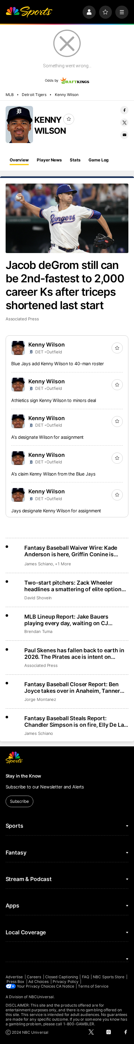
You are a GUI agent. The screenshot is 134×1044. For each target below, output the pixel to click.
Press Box (16, 981)
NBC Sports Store (108, 977)
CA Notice (65, 986)
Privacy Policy (66, 981)
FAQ (85, 977)
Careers (34, 977)
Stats (75, 159)
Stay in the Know (23, 775)
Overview (19, 159)
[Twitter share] (124, 122)
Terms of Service (93, 986)
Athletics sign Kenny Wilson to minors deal (53, 400)
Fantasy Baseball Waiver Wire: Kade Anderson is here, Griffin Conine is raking (70, 551)
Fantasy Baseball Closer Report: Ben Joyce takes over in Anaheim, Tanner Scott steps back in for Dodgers (72, 687)
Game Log (98, 159)
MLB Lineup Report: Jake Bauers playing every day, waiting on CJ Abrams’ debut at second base (66, 619)
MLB (10, 94)
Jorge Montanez (40, 699)
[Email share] (124, 135)
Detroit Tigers (34, 94)
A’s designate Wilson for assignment (47, 437)
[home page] (29, 12)
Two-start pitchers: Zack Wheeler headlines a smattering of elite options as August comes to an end (74, 585)
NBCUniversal (41, 996)
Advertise (14, 977)
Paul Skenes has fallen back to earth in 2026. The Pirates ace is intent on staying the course (74, 653)
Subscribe (19, 801)
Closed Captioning (61, 977)
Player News (49, 159)
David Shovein (38, 597)
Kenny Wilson (67, 94)
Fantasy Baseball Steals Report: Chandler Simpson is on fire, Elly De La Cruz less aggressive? (74, 721)
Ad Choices (38, 981)
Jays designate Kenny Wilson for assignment (56, 510)
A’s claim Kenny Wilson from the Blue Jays (53, 474)
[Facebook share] (124, 110)
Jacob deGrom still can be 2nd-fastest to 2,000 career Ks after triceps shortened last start (65, 285)
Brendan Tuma (38, 631)
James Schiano (38, 563)
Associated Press (22, 318)
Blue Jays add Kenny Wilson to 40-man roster (57, 363)
